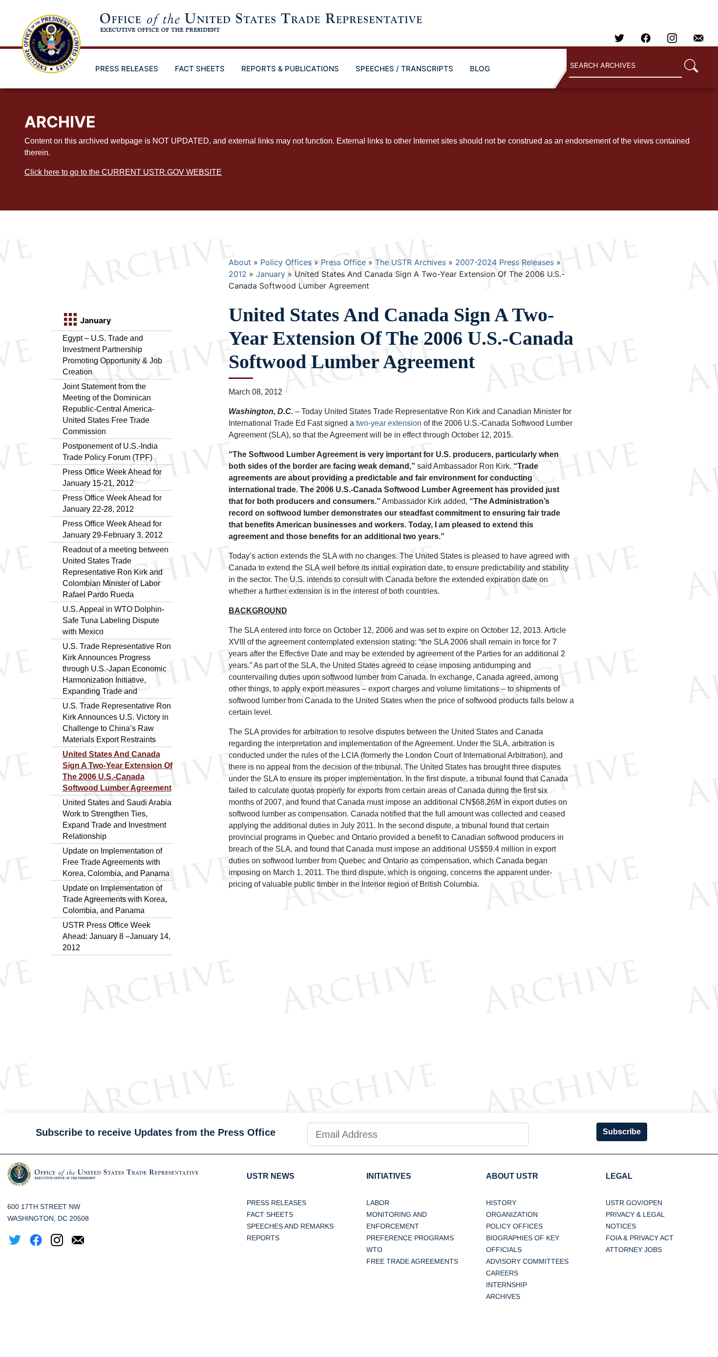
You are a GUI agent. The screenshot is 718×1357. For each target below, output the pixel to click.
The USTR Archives (410, 262)
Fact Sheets (270, 1214)
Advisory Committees (527, 1261)
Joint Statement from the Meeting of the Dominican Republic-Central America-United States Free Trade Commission (108, 409)
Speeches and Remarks (290, 1226)
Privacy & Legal (635, 1214)
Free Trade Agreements (412, 1261)
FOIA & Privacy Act (640, 1238)
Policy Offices (286, 262)
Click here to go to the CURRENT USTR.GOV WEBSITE (123, 172)
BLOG (480, 68)
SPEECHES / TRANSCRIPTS (404, 68)
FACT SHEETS (200, 68)
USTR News (271, 1176)
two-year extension (389, 423)
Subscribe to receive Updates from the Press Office (155, 1132)
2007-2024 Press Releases (504, 262)
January (270, 274)
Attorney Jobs (634, 1249)
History (501, 1203)
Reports (263, 1238)
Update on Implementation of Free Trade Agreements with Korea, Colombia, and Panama (116, 862)
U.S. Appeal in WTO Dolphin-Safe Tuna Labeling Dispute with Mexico (113, 620)
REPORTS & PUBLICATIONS (290, 68)
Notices (621, 1226)
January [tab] (94, 320)
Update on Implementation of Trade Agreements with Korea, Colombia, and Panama (115, 899)
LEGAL (619, 1176)
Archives (503, 1296)
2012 (238, 274)
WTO (374, 1249)
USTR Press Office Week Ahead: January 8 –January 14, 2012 (116, 936)
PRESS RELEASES (126, 68)
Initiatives (388, 1176)
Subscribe (622, 1131)
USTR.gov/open (634, 1203)
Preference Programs (410, 1238)
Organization (512, 1214)
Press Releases (276, 1203)
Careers (502, 1273)
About (240, 262)
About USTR (512, 1176)
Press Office (343, 262)
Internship (506, 1285)
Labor (377, 1203)
